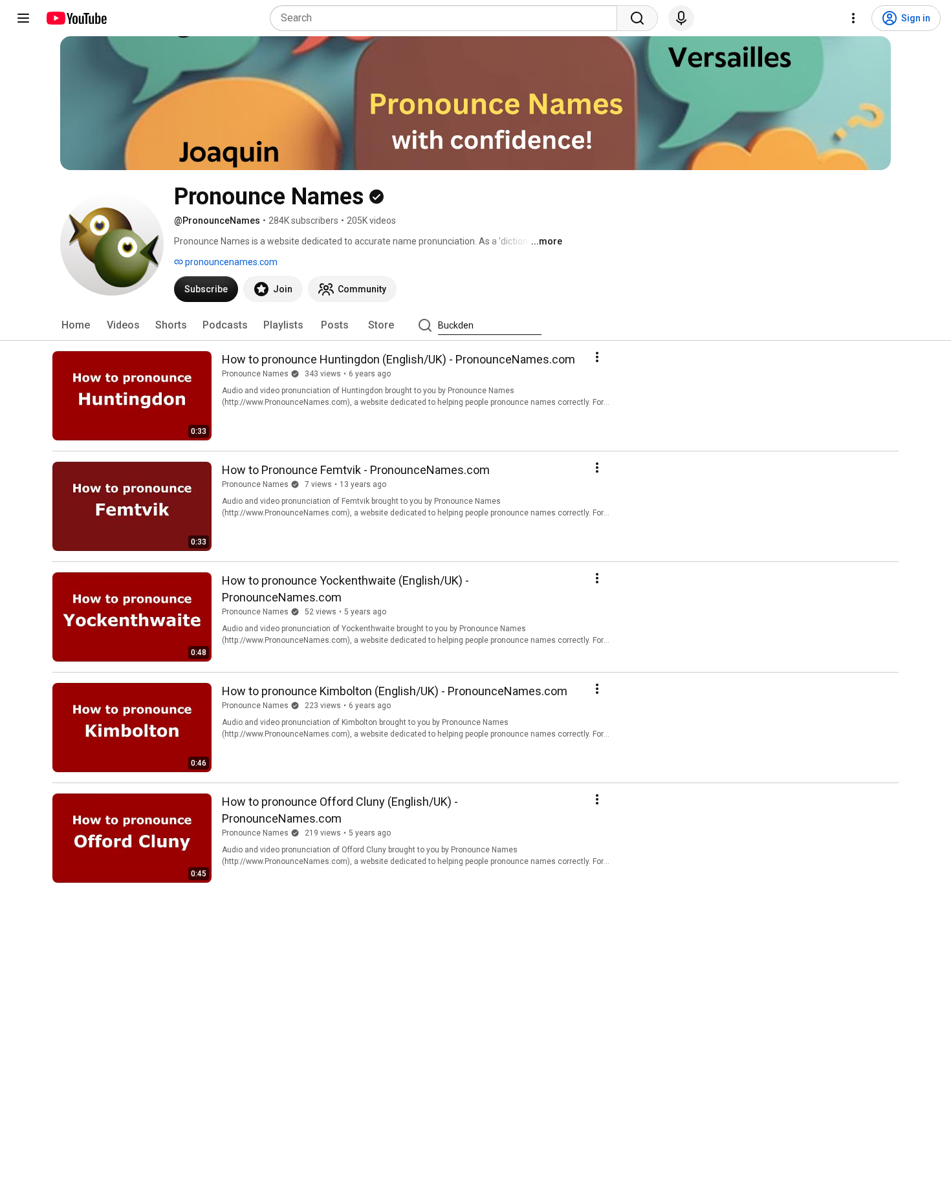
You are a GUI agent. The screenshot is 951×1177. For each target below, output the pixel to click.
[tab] (75, 325)
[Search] (637, 18)
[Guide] (23, 18)
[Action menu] (597, 357)
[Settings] (853, 18)
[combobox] (447, 18)
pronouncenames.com (230, 262)
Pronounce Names (255, 373)
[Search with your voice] (681, 18)
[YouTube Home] (76, 18)
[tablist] (475, 325)
